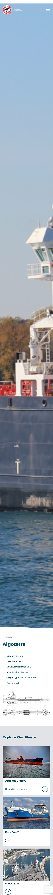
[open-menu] (48, 9)
